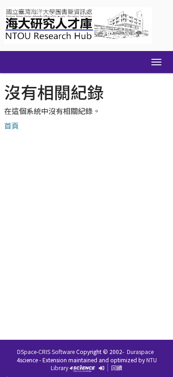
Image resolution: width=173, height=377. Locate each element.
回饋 (116, 367)
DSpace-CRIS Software (46, 351)
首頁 (11, 125)
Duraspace (140, 351)
